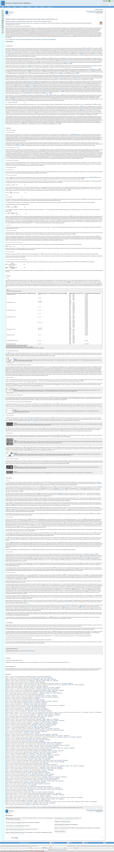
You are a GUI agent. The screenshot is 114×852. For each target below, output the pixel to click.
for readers (29, 6)
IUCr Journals (42, 676)
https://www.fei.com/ (36, 149)
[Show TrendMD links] (102, 837)
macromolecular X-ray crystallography (48, 39)
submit (35, 6)
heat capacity (16, 188)
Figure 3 (15, 410)
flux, (28, 29)
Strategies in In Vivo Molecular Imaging (62, 821)
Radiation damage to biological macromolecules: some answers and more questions (22, 829)
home (3, 6)
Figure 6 (15, 453)
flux (91, 29)
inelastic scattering (95, 575)
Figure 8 (15, 471)
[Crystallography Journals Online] (104, 1)
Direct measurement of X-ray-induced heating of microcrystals (17, 825)
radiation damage (28, 39)
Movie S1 (49, 436)
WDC (112, 1)
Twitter (70, 842)
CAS (37, 676)
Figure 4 (15, 423)
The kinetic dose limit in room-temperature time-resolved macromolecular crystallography (23, 822)
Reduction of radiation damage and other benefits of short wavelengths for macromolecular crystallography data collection (29, 832)
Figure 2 (15, 389)
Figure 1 (15, 359)
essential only (37, 851)
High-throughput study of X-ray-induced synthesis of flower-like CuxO (68, 818)
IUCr (107, 1)
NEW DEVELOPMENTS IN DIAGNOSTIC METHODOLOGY (66, 824)
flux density (53, 154)
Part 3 (91, 11)
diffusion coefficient (59, 209)
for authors (21, 6)
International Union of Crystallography (59, 849)
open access (49, 6)
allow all (31, 851)
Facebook (86, 842)
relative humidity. (58, 139)
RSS (106, 842)
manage (42, 851)
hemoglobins (62, 134)
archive (8, 6)
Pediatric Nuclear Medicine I (60, 831)
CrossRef (34, 676)
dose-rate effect (38, 39)
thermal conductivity (14, 209)
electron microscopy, (71, 29)
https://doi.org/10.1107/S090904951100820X (96, 12)
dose (33, 39)
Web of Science (28, 676)
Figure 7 (15, 466)
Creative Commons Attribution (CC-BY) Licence (34, 807)
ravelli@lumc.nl (17, 24)
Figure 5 (15, 440)
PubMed (48, 679)
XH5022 (40, 662)
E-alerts (53, 842)
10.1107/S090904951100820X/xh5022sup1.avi (25, 650)
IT (109, 1)
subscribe (42, 6)
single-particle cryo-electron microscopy (17, 39)
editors (14, 6)
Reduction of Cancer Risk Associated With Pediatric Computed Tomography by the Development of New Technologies (77, 827)
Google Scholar (47, 676)
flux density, (29, 177)
